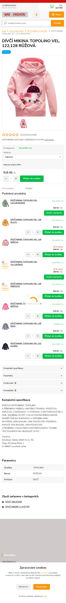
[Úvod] (15, 14)
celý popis (49, 140)
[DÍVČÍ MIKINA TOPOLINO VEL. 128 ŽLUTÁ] (5, 222)
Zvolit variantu (54, 212)
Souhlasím (41, 586)
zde (45, 596)
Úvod (4, 31)
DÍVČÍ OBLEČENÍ (16, 31)
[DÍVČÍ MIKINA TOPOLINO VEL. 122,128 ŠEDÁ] (5, 265)
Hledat (57, 23)
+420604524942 (9, 5)
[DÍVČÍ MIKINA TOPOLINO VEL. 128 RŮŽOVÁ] (5, 242)
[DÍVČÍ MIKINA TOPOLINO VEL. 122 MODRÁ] (5, 346)
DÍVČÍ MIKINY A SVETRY (37, 31)
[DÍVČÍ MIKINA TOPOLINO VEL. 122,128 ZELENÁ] (5, 203)
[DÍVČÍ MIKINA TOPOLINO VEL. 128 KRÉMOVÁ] (5, 286)
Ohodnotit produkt (28, 134)
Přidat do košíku (31, 178)
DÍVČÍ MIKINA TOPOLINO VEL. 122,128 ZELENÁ (23, 201)
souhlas (44, 573)
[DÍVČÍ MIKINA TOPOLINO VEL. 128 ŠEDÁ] (5, 326)
